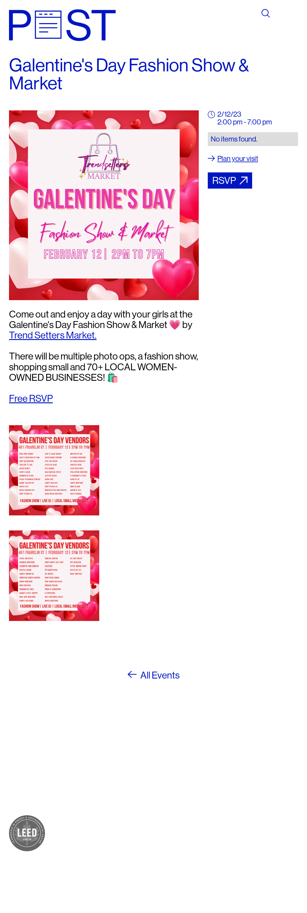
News (66, 837)
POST (66, 751)
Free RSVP (31, 398)
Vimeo (177, 780)
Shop (65, 759)
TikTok (177, 773)
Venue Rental (67, 860)
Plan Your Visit (71, 811)
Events (67, 829)
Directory (71, 822)
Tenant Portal (177, 797)
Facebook (182, 751)
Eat (62, 766)
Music (66, 787)
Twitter (178, 766)
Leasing (69, 850)
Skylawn (70, 795)
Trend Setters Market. (53, 335)
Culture (68, 773)
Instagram (182, 759)
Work (65, 780)
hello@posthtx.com (134, 773)
